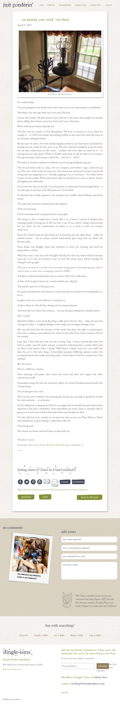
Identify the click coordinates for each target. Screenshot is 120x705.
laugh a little (41, 635)
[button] (60, 61)
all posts (23, 635)
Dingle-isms (80, 4)
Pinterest (79, 692)
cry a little (59, 635)
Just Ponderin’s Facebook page (55, 445)
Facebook (73, 692)
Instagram (93, 692)
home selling (49, 490)
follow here (100, 677)
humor (67, 490)
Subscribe (102, 666)
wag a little (95, 635)
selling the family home (32, 490)
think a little (76, 635)
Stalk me (51, 4)
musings (59, 490)
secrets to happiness (79, 490)
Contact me (95, 4)
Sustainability (65, 4)
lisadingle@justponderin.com (88, 683)
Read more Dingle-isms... (13, 669)
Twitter (86, 692)
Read (41, 4)
